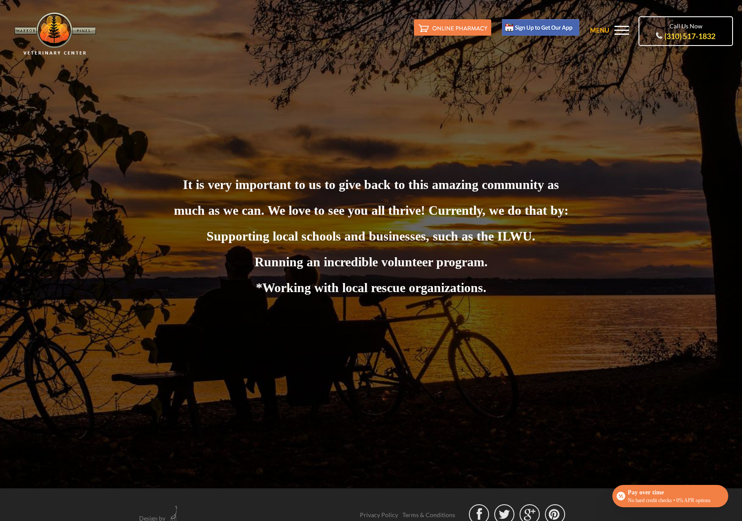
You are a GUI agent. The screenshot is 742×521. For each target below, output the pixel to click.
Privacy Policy (379, 514)
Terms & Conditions (428, 514)
